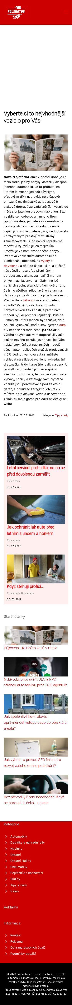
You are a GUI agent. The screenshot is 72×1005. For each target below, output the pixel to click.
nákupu (28, 300)
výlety (45, 261)
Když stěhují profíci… (25, 586)
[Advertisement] (36, 63)
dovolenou (11, 266)
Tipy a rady (61, 415)
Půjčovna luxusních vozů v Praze (30, 648)
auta (62, 325)
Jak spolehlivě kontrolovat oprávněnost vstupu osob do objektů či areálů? (35, 722)
